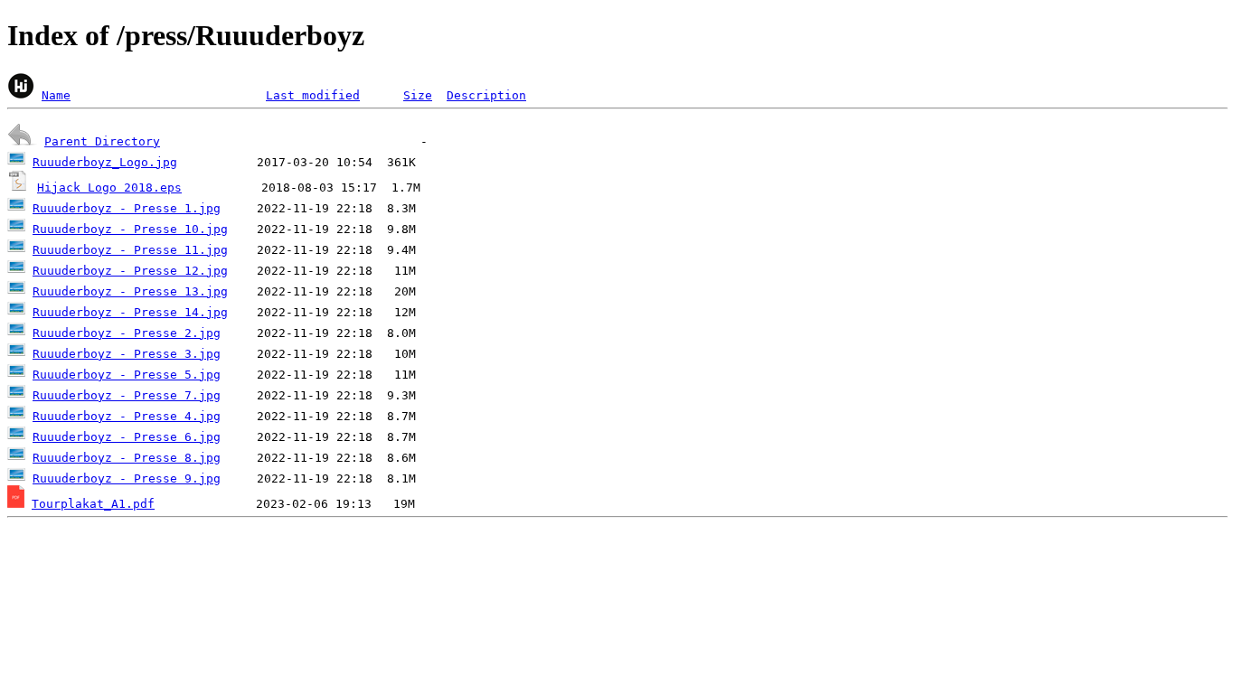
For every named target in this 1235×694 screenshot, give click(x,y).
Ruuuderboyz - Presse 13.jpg (130, 291)
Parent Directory (102, 141)
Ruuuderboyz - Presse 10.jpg (130, 229)
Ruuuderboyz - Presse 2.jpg (127, 333)
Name (56, 95)
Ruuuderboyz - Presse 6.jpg (127, 437)
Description (486, 95)
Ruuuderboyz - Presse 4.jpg (127, 416)
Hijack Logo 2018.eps (109, 187)
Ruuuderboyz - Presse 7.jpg (127, 395)
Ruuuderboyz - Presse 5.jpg (127, 374)
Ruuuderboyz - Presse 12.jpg (130, 270)
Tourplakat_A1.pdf (93, 504)
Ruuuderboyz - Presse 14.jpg (130, 312)
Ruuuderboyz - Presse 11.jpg (130, 250)
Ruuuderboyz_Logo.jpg (105, 162)
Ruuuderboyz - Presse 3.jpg (127, 354)
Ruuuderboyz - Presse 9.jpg (127, 478)
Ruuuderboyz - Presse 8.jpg (127, 457)
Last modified (313, 95)
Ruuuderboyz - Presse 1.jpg (127, 208)
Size (417, 95)
